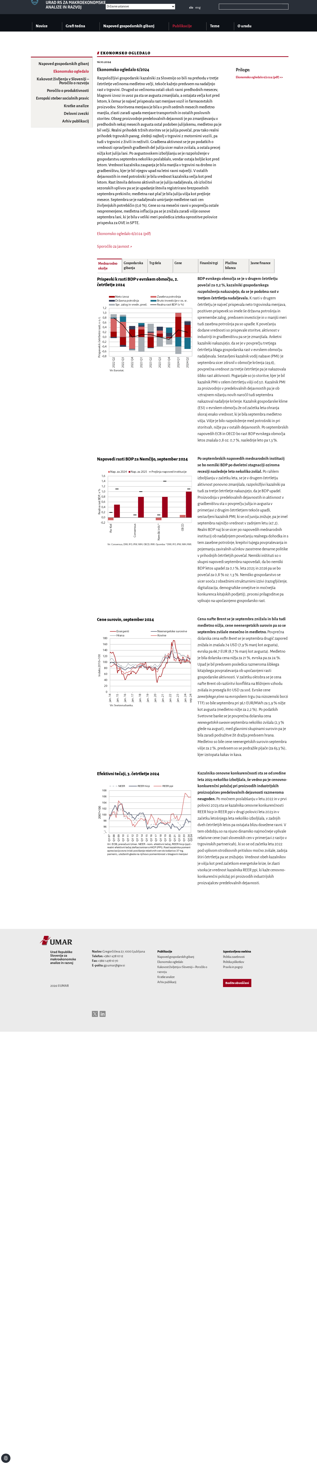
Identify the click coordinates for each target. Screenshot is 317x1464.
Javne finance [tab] (261, 263)
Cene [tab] (178, 263)
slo (191, 7)
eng (198, 7)
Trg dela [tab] (155, 263)
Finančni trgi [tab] (209, 263)
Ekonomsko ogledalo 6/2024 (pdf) (258, 77)
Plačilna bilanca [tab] (231, 265)
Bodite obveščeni (237, 983)
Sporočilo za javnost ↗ (114, 247)
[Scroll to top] (307, 1454)
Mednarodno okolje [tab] (107, 266)
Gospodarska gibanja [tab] (133, 265)
